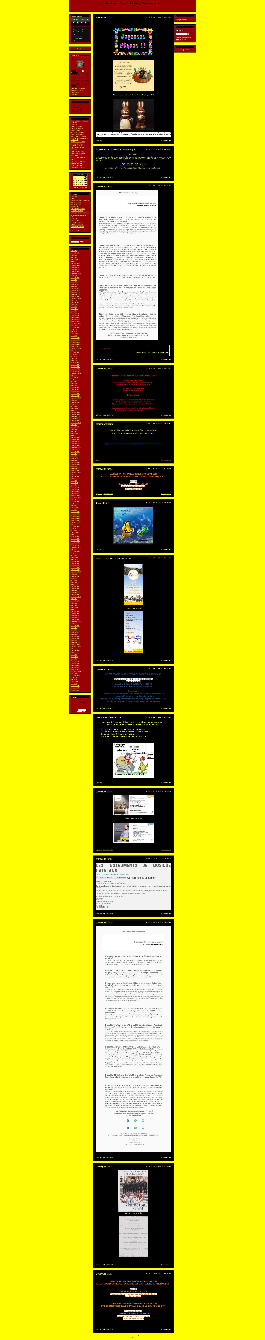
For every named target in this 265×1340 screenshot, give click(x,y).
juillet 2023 (75, 327)
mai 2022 (74, 356)
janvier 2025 (75, 290)
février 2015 (75, 537)
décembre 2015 (75, 516)
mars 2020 (74, 410)
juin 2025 (74, 280)
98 (155, 1335)
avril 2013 (74, 582)
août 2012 (74, 599)
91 (126, 1335)
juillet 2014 (75, 551)
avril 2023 (74, 334)
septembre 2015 (76, 522)
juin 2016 (74, 503)
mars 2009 (74, 684)
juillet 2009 (75, 675)
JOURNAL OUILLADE (76, 165)
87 (109, 1335)
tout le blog (75, 230)
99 (159, 1335)
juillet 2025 (75, 278)
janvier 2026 (75, 265)
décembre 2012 (75, 590)
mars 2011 (74, 634)
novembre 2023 (75, 319)
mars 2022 (74, 360)
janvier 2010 (75, 663)
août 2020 (74, 400)
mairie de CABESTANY (78, 132)
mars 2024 (74, 311)
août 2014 (74, 549)
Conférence (119, 874)
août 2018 (74, 450)
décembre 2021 (75, 367)
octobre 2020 (75, 396)
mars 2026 (74, 261)
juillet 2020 (75, 402)
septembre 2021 (76, 373)
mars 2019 (74, 435)
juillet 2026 (75, 253)
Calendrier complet (80, 187)
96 (146, 1335)
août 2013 (74, 574)
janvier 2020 (75, 414)
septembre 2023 (76, 323)
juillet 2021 (75, 377)
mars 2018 (74, 460)
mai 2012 (74, 605)
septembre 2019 (76, 423)
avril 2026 (74, 259)
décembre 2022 (75, 342)
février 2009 (75, 686)
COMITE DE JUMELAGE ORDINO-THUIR (77, 129)
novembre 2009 (75, 667)
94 (80, 48)
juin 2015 (74, 528)
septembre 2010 (76, 646)
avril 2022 (74, 358)
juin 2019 (74, 429)
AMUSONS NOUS (75, 207)
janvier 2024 (75, 315)
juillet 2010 (75, 650)
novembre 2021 (75, 369)
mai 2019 (74, 431)
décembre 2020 (75, 392)
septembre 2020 (76, 398)
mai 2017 (74, 481)
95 (142, 1335)
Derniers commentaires (183, 37)
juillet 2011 (75, 626)
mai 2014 (74, 555)
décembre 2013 (75, 566)
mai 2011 (74, 630)
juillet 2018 (75, 452)
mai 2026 (74, 257)
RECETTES (74, 196)
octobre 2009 (75, 669)
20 (78, 182)
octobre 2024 (75, 296)
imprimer (99, 140)
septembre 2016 (76, 497)
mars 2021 (74, 385)
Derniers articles (77, 90)
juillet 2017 (75, 476)
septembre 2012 (76, 597)
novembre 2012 (75, 592)
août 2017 (74, 474)
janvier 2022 (75, 365)
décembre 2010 (75, 640)
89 (117, 1335)
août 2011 (74, 624)
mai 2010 (74, 655)
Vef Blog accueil (183, 50)
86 (105, 1335)
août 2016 (74, 499)
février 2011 (75, 636)
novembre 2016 (75, 493)
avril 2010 (74, 657)
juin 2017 (74, 479)
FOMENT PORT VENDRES (78, 157)
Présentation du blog (78, 88)
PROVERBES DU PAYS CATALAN (80, 213)
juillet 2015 (75, 526)
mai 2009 (74, 679)
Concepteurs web (181, 20)
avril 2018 (74, 458)
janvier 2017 (75, 489)
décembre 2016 (75, 491)
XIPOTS (73, 198)
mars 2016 (74, 510)
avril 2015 (74, 532)
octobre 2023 (75, 321)
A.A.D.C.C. (74, 159)
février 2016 (75, 512)
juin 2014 (74, 553)
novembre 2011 (75, 617)
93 (134, 1335)
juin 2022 (74, 354)
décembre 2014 (75, 541)
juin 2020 (74, 404)
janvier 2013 (75, 588)
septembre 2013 (76, 572)
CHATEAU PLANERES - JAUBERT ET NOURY (77, 144)
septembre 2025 (76, 273)
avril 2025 (74, 284)
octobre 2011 (75, 619)
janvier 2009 (75, 688)
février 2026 (75, 263)
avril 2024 (74, 309)
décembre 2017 (75, 466)
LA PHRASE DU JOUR (77, 211)
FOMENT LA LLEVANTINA (78, 142)
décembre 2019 (75, 416)
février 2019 (75, 437)
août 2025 (74, 276)
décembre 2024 (75, 292)
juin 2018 (74, 454)
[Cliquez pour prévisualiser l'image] (111, 877)
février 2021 (75, 387)
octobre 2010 (75, 644)
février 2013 (75, 586)
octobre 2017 (75, 470)
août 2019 (74, 425)
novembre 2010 (75, 642)
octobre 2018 (75, 445)
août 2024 (74, 300)
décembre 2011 (75, 615)
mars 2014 (74, 559)
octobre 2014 (75, 545)
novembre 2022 (75, 344)
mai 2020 (74, 406)
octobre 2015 (75, 520)
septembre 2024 (76, 298)
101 (168, 1335)
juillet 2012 (75, 601)
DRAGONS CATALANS (76, 163)
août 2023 (74, 325)
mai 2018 (74, 456)
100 (163, 1335)
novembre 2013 (75, 568)
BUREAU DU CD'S (76, 204)
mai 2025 (74, 282)
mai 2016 (74, 505)
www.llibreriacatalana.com (128, 337)
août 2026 (74, 251)
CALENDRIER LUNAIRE (77, 227)
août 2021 (74, 375)
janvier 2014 (75, 563)
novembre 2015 (75, 518)
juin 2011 (74, 628)
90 (122, 1335)
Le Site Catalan (105, 874)
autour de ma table (77, 134)
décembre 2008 (75, 690)
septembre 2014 (76, 547)
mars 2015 (74, 534)
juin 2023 (74, 329)
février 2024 (75, 313)
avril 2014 (74, 557)
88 (113, 1335)
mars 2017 (74, 485)
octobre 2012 (75, 595)
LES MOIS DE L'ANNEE (78, 209)
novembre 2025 (75, 269)
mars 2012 (74, 609)
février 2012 (75, 611)
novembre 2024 (75, 294)
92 (130, 1335)
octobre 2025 (75, 271)
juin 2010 (74, 653)
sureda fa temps (76, 126)
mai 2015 (74, 530)
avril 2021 (74, 383)
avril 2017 (74, 483)
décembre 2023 (75, 317)
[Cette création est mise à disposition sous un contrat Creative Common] (180, 30)
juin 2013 (74, 578)
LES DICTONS (75, 220)
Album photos (75, 92)
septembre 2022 (76, 348)
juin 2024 (74, 305)
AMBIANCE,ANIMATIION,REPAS (80, 200)
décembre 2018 (75, 441)
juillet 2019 (75, 427)
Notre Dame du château (78, 136)
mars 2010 (74, 659)
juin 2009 (74, 677)
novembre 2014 (75, 543)
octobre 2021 (75, 371)
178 (136, 1337)
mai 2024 (74, 307)
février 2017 (75, 487)
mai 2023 (74, 331)
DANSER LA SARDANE (77, 225)
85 (101, 1335)
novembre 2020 (75, 394)
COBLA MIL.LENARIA (77, 151)
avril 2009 (74, 682)
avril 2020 (74, 408)
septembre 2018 (76, 447)
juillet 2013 (75, 576)
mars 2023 (74, 336)
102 (130, 1337)
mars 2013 (74, 584)
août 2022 (74, 350)
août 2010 (74, 648)
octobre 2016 (75, 495)
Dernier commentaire (143, 352)
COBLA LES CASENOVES (78, 161)
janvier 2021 (75, 389)
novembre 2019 (75, 418)
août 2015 (74, 524)
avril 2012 (74, 607)
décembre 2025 (75, 267)
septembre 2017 (76, 472)
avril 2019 (74, 433)
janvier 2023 (75, 340)
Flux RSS (182, 39)
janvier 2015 (75, 539)
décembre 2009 (75, 665)
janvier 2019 (75, 439)
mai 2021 (74, 381)
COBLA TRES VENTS (76, 155)
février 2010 (75, 661)
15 (82, 180)
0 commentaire (166, 140)
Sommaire (74, 94)
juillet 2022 (75, 352)
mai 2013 (74, 580)
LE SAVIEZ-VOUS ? (76, 223)
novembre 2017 (75, 468)
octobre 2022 (75, 346)
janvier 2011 (75, 638)
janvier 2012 (75, 613)
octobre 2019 (75, 421)
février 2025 (75, 288)
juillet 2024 (75, 302)
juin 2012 (74, 603)
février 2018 (75, 462)
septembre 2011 (76, 621)
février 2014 (75, 561)
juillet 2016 (75, 501)
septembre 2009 (76, 671)
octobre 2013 (75, 570)
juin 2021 (74, 379)
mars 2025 (74, 286)
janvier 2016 (75, 514)
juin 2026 (74, 255)
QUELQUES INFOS (76, 202)
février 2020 (75, 412)
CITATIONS (74, 218)
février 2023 (75, 338)
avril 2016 (74, 508)
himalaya (74, 124)
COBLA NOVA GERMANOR (78, 153)
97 (151, 1335)
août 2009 (74, 673)
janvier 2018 (75, 464)
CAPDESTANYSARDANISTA (78, 167)
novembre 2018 (75, 443)
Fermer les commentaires (160, 352)
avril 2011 (74, 632)
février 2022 (75, 363)
